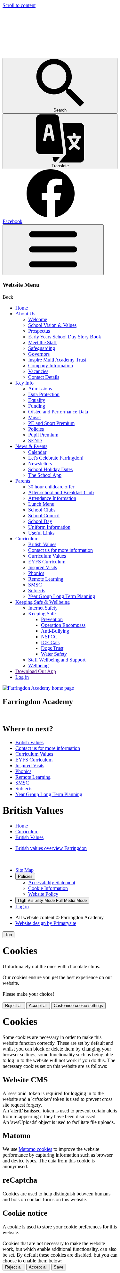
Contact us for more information (60, 550)
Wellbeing (38, 665)
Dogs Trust (52, 648)
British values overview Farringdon (51, 848)
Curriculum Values (47, 556)
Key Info (24, 383)
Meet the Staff (42, 342)
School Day (40, 521)
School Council (44, 515)
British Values (42, 544)
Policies (36, 429)
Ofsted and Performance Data (58, 411)
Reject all (13, 1005)
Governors (39, 354)
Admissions (40, 388)
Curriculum (26, 538)
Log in (22, 677)
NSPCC (49, 636)
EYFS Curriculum (46, 561)
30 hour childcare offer (51, 486)
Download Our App (35, 671)
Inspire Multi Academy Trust (57, 359)
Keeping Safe (42, 613)
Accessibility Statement (51, 882)
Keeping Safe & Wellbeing (42, 602)
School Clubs (41, 509)
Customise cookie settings (78, 1005)
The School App (44, 475)
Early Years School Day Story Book (64, 336)
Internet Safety (43, 608)
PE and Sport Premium (51, 423)
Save (58, 1267)
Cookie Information (48, 888)
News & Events (31, 446)
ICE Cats (50, 642)
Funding (36, 406)
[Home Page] (38, 688)
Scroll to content (19, 5)
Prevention (52, 619)
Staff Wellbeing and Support (56, 659)
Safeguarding (41, 348)
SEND (35, 440)
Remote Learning (45, 579)
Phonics (36, 573)
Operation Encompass (63, 625)
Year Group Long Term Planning (61, 596)
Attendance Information (52, 498)
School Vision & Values (52, 325)
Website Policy (43, 894)
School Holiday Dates (50, 469)
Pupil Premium (43, 434)
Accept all (38, 1005)
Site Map (24, 870)
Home (21, 308)
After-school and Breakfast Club (61, 492)
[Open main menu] (53, 249)
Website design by (45, 923)
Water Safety (54, 654)
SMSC (35, 584)
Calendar (37, 452)
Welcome (37, 319)
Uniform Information (49, 527)
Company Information (50, 365)
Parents (22, 481)
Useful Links (41, 533)
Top (8, 934)
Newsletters (40, 463)
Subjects (36, 590)
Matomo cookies (35, 1149)
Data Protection (44, 394)
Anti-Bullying (55, 631)
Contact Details (43, 377)
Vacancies (38, 371)
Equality (36, 400)
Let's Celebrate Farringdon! (56, 458)
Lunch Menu (41, 504)
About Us (25, 313)
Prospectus (39, 331)
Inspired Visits (42, 567)
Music (34, 417)
